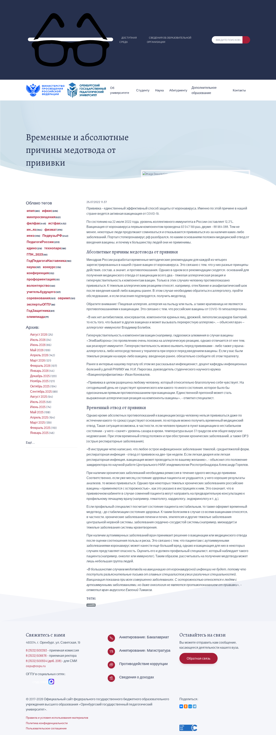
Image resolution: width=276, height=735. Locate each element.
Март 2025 (37, 422)
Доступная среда (128, 39)
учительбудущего (41, 292)
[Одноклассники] (186, 706)
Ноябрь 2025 (39, 381)
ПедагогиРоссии (40, 242)
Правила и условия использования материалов (57, 717)
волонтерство (38, 285)
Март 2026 (37, 360)
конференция (38, 273)
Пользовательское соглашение (46, 728)
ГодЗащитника (38, 310)
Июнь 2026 (38, 345)
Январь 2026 (39, 370)
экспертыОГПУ (39, 304)
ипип (31, 211)
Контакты (239, 90)
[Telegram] (194, 706)
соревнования (38, 298)
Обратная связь (198, 658)
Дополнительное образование (204, 90)
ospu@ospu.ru (36, 666)
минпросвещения (41, 217)
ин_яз (31, 229)
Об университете (119, 90)
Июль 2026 (38, 340)
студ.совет (39, 682)
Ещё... (30, 442)
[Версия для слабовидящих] (70, 39)
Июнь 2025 (38, 407)
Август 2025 (38, 396)
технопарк (52, 248)
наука (31, 267)
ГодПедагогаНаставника (46, 260)
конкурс (49, 267)
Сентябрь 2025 (41, 391)
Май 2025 (37, 412)
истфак (54, 223)
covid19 (91, 605)
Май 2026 (37, 350)
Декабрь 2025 (40, 376)
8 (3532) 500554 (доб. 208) (43, 661)
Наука (159, 90)
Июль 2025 (38, 402)
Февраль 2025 (40, 427)
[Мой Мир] (190, 706)
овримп (64, 298)
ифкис (47, 211)
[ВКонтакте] (181, 706)
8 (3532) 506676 (36, 655)
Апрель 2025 (39, 417)
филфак (33, 223)
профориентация (41, 279)
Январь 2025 (39, 433)
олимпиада (36, 316)
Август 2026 (38, 334)
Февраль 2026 (40, 365)
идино (32, 248)
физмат (50, 229)
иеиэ (30, 235)
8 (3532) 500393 (36, 650)
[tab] (51, 443)
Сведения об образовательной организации (169, 39)
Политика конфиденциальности (47, 723)
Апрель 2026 (39, 355)
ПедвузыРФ (52, 235)
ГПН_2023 (35, 254)
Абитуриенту (178, 90)
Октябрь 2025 (40, 386)
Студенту (143, 90)
